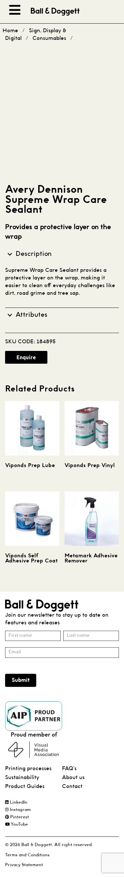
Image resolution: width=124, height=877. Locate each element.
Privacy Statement (24, 865)
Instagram (20, 810)
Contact (72, 786)
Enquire (26, 357)
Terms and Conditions (27, 855)
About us (73, 777)
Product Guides (25, 786)
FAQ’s (69, 768)
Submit (21, 680)
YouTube (19, 824)
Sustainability (22, 777)
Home (10, 30)
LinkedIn (18, 802)
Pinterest (19, 817)
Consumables (49, 38)
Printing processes (28, 768)
